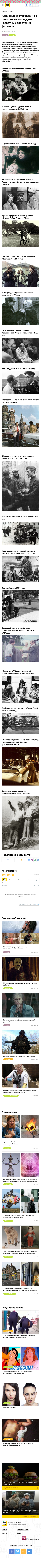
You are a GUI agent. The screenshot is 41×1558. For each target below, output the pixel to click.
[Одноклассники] (21, 860)
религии (8, 1184)
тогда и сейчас (11, 1095)
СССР (12, 35)
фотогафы (9, 1220)
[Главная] (7, 5)
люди (7, 1148)
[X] (29, 860)
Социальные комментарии (29, 904)
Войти (19, 1533)
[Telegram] (37, 860)
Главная (4, 11)
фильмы (8, 988)
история (8, 1256)
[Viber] (32, 860)
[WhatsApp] (34, 860)
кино (11, 11)
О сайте (4, 1533)
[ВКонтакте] (8, 860)
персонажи (9, 1367)
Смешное (8, 1059)
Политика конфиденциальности (18, 1524)
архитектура (10, 1293)
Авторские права (22, 1529)
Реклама (4, 1529)
